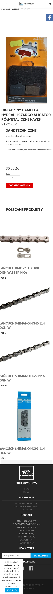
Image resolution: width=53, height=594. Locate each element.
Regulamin (26, 509)
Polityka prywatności (26, 506)
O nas (26, 489)
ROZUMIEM (12, 590)
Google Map (26, 540)
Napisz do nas (26, 543)
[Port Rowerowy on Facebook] (31, 569)
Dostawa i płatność (26, 503)
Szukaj (26, 492)
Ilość (8, 174)
